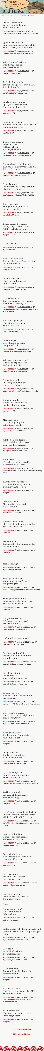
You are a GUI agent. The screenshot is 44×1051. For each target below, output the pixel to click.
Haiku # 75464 (8, 801)
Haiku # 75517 (8, 232)
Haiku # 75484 (8, 550)
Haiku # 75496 (8, 408)
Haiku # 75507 (8, 329)
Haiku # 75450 (8, 957)
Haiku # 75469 (8, 721)
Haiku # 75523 (8, 173)
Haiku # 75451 (8, 937)
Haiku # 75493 (8, 468)
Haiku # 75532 (8, 111)
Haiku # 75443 (8, 1019)
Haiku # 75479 (8, 627)
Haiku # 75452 (8, 917)
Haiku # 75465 (8, 781)
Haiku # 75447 (8, 977)
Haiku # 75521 (8, 193)
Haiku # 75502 (8, 369)
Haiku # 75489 (8, 510)
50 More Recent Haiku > (22, 1034)
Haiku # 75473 (8, 662)
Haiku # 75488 (8, 530)
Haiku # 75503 (8, 349)
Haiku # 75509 (8, 287)
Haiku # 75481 (8, 607)
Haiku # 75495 (8, 428)
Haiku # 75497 (8, 389)
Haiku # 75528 (8, 130)
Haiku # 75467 (8, 741)
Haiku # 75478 (8, 642)
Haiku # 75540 (8, 51)
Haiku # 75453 (8, 883)
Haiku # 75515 (8, 247)
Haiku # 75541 (8, 31)
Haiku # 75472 (8, 681)
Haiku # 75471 (8, 701)
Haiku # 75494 (8, 448)
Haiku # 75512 (8, 267)
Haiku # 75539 (8, 71)
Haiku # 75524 (8, 153)
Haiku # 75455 (8, 863)
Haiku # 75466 (8, 761)
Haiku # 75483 (8, 567)
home (4, 15)
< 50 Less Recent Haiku (22, 1029)
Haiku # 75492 (8, 490)
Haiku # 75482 (8, 587)
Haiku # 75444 (8, 997)
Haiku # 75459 (8, 821)
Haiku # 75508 (8, 307)
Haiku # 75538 (8, 91)
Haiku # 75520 (8, 212)
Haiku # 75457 (8, 843)
